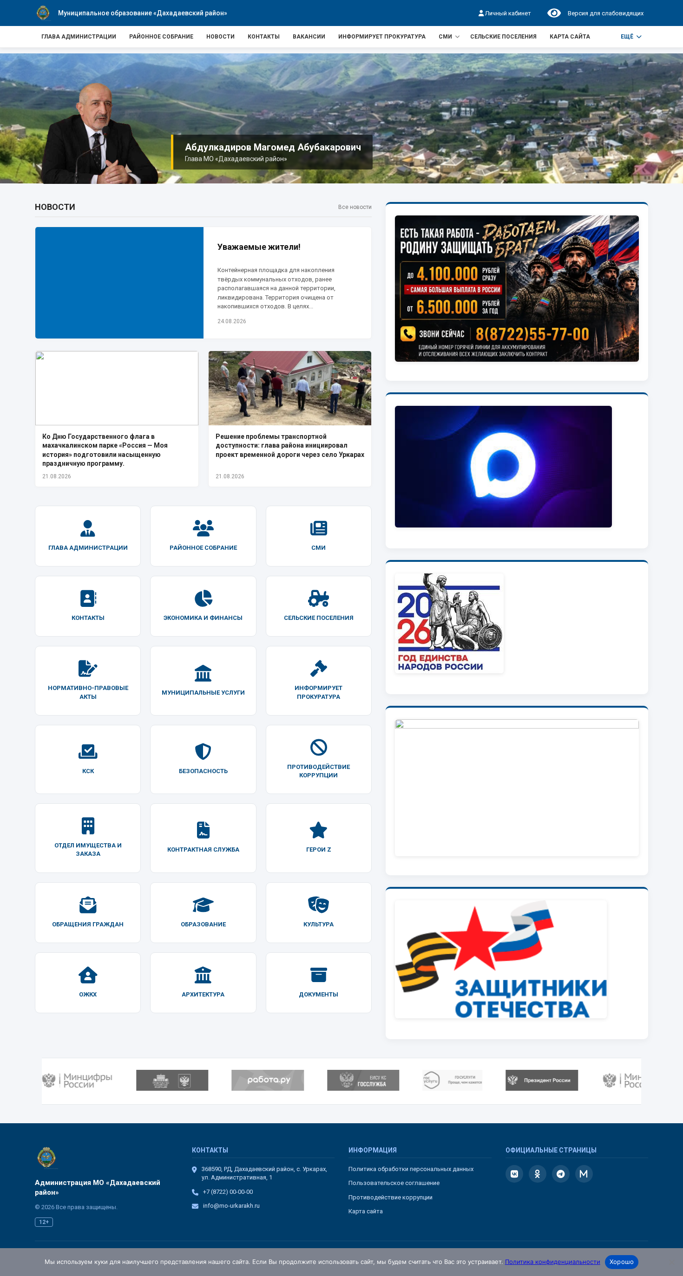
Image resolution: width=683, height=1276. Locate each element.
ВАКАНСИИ (309, 36)
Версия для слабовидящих (604, 13)
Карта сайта (570, 36)
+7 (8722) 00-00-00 (228, 1191)
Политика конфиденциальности (552, 1261)
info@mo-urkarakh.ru (231, 1205)
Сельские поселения (503, 36)
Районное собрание (161, 36)
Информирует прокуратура (382, 36)
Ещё (627, 36)
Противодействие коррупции (390, 1197)
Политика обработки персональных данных (410, 1168)
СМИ (445, 36)
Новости (220, 36)
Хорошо (622, 1261)
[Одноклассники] (537, 1174)
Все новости (355, 207)
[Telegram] (561, 1174)
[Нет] (671, 1262)
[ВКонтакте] (514, 1174)
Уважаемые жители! (259, 247)
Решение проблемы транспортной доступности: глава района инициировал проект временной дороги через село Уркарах (290, 445)
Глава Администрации (78, 36)
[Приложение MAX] (584, 1174)
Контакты (264, 36)
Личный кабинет (507, 13)
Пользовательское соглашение (394, 1182)
